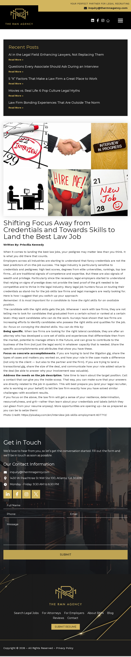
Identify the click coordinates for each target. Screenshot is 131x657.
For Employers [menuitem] (74, 613)
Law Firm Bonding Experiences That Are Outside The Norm (54, 103)
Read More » (16, 59)
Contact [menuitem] (72, 618)
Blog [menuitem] (110, 613)
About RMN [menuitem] (96, 613)
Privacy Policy (64, 648)
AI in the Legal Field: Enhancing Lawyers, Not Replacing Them (56, 55)
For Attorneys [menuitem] (51, 613)
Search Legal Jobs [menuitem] (26, 613)
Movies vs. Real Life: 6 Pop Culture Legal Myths (45, 91)
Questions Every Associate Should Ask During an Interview (54, 66)
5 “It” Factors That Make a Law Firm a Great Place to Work (53, 79)
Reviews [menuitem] (58, 618)
